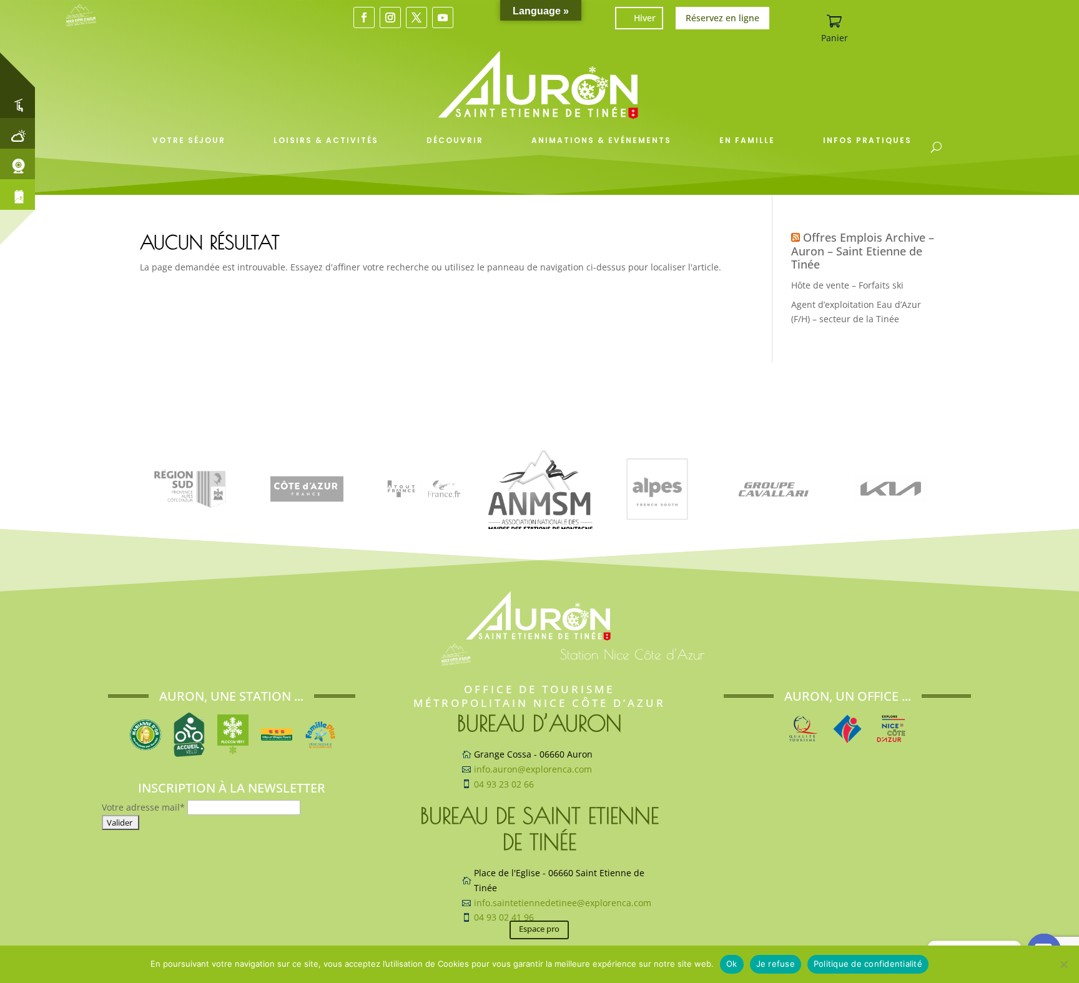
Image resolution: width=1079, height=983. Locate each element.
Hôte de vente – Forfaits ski (847, 285)
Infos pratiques (867, 140)
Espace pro (539, 928)
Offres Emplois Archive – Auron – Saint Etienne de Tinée (862, 251)
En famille (747, 140)
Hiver (645, 18)
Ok (731, 964)
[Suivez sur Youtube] (442, 17)
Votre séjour (188, 140)
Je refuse (775, 964)
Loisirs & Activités (325, 140)
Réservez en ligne (722, 18)
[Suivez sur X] (416, 17)
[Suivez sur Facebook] (364, 17)
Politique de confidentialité (868, 964)
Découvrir (454, 140)
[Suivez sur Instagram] (390, 17)
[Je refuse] (1063, 964)
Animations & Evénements (601, 140)
